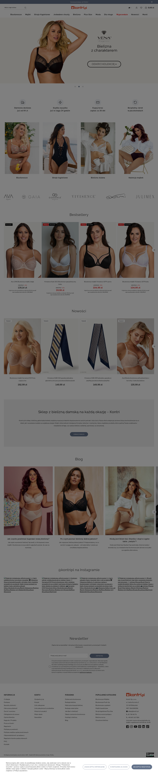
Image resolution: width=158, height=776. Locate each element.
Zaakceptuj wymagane (94, 767)
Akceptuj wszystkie (141, 767)
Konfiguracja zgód (119, 767)
